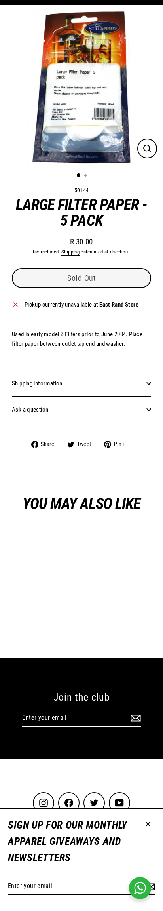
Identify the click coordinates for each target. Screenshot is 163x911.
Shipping (70, 252)
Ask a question (30, 409)
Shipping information (37, 383)
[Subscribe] (134, 718)
